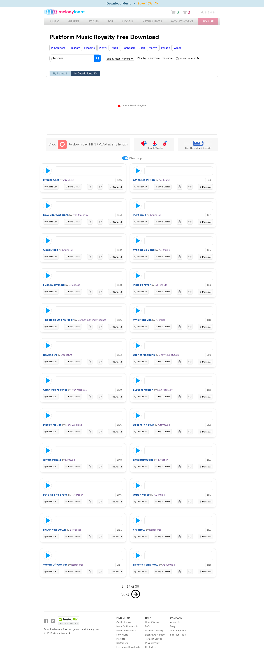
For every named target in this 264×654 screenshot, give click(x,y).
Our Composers (178, 630)
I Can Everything (54, 285)
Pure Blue (139, 215)
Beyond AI (50, 355)
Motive (153, 48)
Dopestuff (66, 355)
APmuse (160, 320)
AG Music (68, 180)
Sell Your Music (178, 634)
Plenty (103, 48)
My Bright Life (142, 320)
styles (93, 21)
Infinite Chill (51, 180)
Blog (172, 626)
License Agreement (155, 634)
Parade (165, 48)
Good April (50, 250)
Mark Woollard (73, 425)
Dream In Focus (143, 425)
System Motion (143, 390)
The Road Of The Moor (58, 320)
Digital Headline (144, 355)
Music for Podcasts (126, 630)
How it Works (182, 21)
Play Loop (135, 158)
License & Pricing (154, 630)
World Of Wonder (55, 564)
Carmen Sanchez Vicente (92, 320)
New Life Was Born (56, 215)
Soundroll (155, 215)
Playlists (120, 639)
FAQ (147, 626)
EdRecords (161, 285)
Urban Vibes (141, 495)
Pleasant (75, 48)
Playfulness (58, 48)
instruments (152, 21)
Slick (142, 48)
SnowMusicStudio (169, 355)
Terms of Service (153, 639)
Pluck (114, 48)
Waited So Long (144, 250)
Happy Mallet (52, 425)
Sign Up (208, 21)
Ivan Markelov (80, 215)
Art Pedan (77, 495)
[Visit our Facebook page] (46, 621)
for (110, 21)
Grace (177, 48)
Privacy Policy (152, 643)
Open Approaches (55, 390)
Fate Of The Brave (55, 495)
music (54, 21)
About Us (175, 622)
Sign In (210, 13)
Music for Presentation (127, 626)
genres (73, 21)
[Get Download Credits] (198, 144)
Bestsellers (122, 643)
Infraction (163, 460)
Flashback (128, 48)
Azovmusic (164, 425)
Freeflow (139, 529)
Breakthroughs (143, 460)
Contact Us (150, 647)
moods (127, 21)
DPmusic (70, 460)
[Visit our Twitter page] (53, 621)
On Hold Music (123, 622)
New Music (122, 634)
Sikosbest (74, 285)
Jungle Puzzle (52, 460)
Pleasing (89, 48)
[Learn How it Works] (154, 144)
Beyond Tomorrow (145, 564)
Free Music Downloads (128, 647)
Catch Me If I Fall (144, 180)
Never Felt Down (54, 529)
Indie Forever (142, 285)
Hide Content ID (188, 58)
